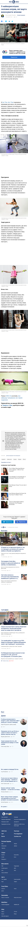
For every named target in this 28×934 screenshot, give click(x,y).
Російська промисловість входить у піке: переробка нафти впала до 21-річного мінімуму (10, 721)
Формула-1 (3, 859)
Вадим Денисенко (5, 736)
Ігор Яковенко (4, 771)
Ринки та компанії (5, 897)
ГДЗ (2, 865)
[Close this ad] (27, 926)
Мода (15, 913)
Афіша (2, 911)
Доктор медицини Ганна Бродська (13, 455)
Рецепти (3, 888)
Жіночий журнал (5, 916)
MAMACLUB (16, 904)
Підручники (16, 865)
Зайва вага (9, 459)
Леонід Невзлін (5, 791)
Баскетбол (16, 854)
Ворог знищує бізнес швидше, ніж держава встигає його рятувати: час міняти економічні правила (10, 798)
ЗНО (2, 870)
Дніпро (15, 845)
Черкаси (3, 848)
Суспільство (17, 836)
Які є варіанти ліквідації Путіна (9, 769)
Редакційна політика (5, 462)
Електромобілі (17, 879)
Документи (16, 821)
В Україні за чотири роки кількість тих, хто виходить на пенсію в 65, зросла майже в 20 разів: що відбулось (13, 549)
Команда (16, 817)
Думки (3, 716)
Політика (16, 831)
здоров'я (3, 459)
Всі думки (3, 806)
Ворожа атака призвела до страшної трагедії (12, 658)
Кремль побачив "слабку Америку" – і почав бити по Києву (10, 788)
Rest (2, 712)
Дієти (2, 890)
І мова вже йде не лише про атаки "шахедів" (11, 646)
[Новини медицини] (3, 527)
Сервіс (15, 881)
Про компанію (4, 817)
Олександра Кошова (10, 15)
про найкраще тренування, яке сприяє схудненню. (11, 398)
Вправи (19, 459)
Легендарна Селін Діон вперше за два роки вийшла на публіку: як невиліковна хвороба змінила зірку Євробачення (10, 563)
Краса (2, 913)
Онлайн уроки (4, 868)
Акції (2, 881)
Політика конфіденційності (20, 819)
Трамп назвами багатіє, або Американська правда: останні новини (9, 742)
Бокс (15, 857)
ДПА (15, 868)
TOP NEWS (4, 610)
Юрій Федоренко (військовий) (8, 724)
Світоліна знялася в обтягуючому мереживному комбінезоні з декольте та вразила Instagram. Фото (10, 576)
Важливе (4, 531)
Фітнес (24, 459)
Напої (15, 888)
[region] (14, 90)
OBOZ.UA (8, 396)
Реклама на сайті (5, 821)
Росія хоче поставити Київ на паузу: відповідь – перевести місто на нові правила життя (9, 779)
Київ (2, 843)
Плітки (15, 911)
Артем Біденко (4, 802)
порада (14, 459)
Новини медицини (21, 15)
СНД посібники (4, 872)
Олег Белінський (5, 783)
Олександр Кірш (5, 746)
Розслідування (18, 833)
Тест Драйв (4, 879)
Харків (15, 843)
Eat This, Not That (7, 102)
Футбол (3, 854)
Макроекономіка (17, 897)
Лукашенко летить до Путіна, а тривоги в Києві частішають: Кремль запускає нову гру (10, 733)
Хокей (2, 857)
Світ (2, 833)
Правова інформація (5, 819)
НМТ (15, 870)
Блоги (3, 836)
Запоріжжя (3, 845)
